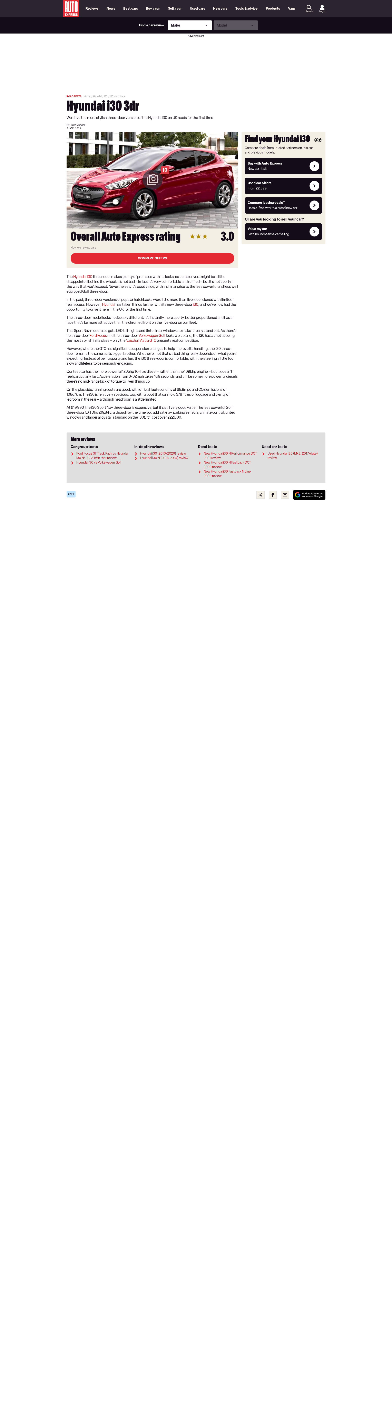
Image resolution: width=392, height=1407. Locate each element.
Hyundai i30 (82, 276)
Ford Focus (98, 335)
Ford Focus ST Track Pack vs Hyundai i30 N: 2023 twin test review (102, 455)
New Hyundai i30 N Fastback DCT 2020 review (227, 464)
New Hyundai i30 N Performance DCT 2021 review (230, 455)
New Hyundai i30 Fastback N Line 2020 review (227, 473)
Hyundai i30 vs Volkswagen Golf (98, 462)
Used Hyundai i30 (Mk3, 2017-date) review (292, 455)
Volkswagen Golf (152, 335)
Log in (322, 11)
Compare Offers (152, 258)
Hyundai (108, 304)
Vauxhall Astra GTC (141, 340)
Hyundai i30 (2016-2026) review (163, 453)
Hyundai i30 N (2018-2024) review (164, 458)
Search (309, 11)
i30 (195, 304)
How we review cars (83, 247)
